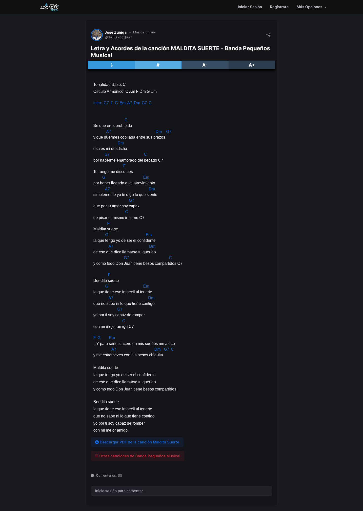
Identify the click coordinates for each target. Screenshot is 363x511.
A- (204, 65)
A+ (252, 65)
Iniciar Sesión (250, 6)
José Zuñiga (116, 32)
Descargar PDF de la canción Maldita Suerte (139, 442)
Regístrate (279, 6)
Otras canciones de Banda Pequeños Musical (139, 456)
